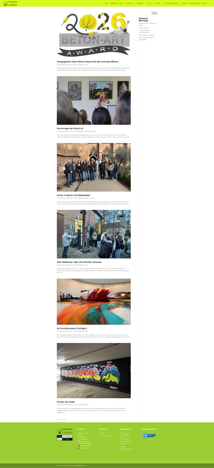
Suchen (154, 13)
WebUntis (184, 3)
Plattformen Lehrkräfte (171, 3)
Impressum (103, 433)
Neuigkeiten (113, 3)
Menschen (130, 3)
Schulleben (140, 3)
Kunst (86, 64)
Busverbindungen (194, 3)
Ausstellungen (88, 131)
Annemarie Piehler (64, 64)
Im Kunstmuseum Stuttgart (72, 328)
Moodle (157, 3)
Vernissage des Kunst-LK (70, 128)
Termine (149, 3)
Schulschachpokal (143, 28)
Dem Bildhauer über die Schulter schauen (79, 262)
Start (106, 3)
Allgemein (81, 64)
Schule (121, 3)
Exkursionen (88, 198)
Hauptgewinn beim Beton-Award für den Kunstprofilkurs (87, 61)
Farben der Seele (66, 401)
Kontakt (203, 3)
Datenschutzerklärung (106, 435)
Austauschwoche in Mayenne (147, 35)
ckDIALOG (80, 465)
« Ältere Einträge (61, 419)
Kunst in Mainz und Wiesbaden (73, 195)
